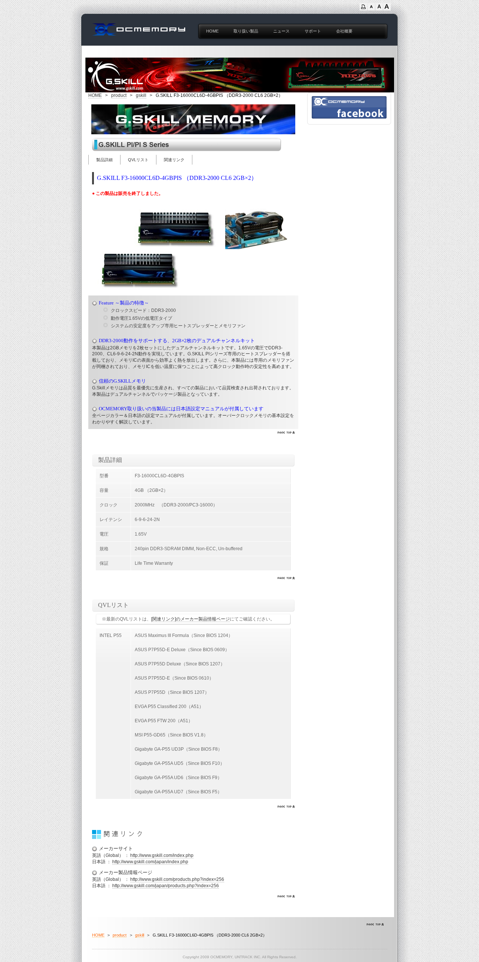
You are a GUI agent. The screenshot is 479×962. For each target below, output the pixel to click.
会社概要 (344, 31)
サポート (313, 31)
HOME (212, 31)
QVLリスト (138, 159)
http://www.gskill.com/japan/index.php (150, 861)
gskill (141, 95)
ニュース (281, 31)
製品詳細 (104, 159)
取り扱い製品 (246, 31)
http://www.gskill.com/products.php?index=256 (177, 879)
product (118, 95)
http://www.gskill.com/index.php (161, 855)
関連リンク (174, 159)
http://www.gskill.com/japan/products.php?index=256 (165, 885)
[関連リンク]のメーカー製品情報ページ (190, 619)
